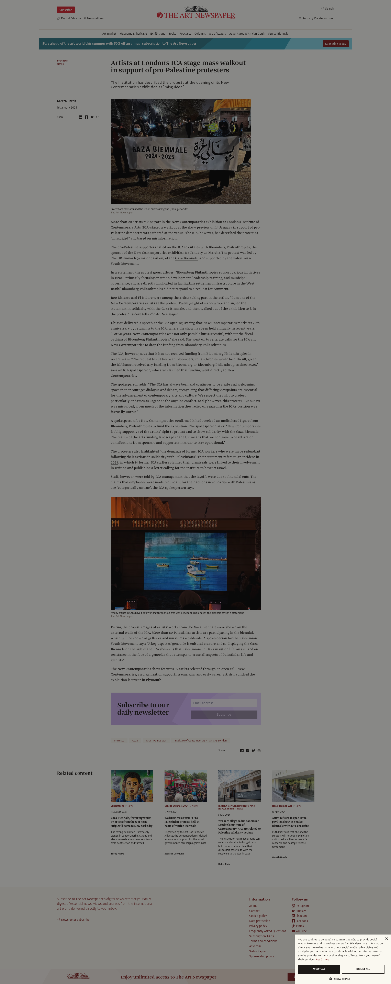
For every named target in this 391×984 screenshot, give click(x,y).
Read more (322, 959)
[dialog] (343, 959)
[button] (341, 978)
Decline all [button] (363, 969)
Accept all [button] (319, 968)
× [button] (386, 938)
